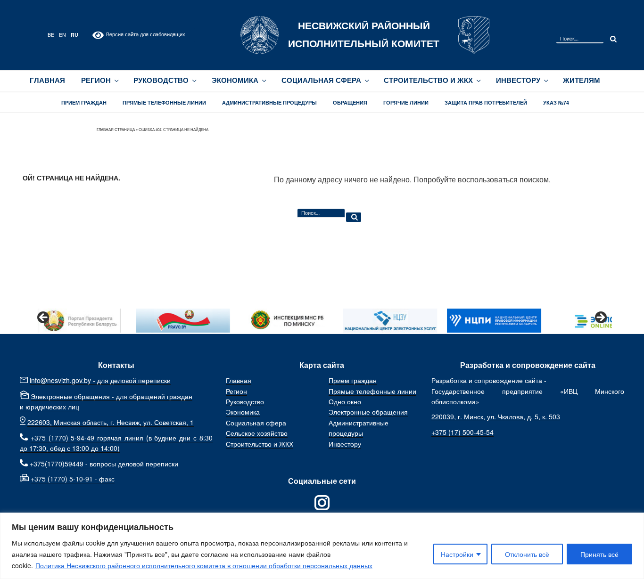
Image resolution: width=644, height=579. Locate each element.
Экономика (235, 80)
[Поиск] (612, 38)
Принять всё (599, 554)
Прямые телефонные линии (164, 102)
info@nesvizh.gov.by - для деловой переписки (100, 380)
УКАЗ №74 (556, 102)
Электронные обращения (368, 411)
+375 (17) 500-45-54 (462, 432)
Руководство (161, 80)
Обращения (350, 102)
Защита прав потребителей (486, 102)
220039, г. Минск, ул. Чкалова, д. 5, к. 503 (495, 416)
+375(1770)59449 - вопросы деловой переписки (104, 463)
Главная (47, 80)
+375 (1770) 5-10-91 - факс (73, 478)
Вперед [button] (600, 318)
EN (62, 34)
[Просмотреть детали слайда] (79, 321)
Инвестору (518, 80)
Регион (96, 80)
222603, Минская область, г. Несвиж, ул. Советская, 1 (110, 422)
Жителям (581, 80)
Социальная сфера (321, 80)
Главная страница (116, 129)
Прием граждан (84, 102)
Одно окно (345, 401)
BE (51, 34)
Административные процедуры (269, 102)
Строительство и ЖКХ (428, 80)
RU (74, 34)
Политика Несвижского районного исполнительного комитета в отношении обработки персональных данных (203, 565)
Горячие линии (406, 102)
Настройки (457, 554)
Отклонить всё (527, 554)
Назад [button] (44, 318)
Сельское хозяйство (257, 433)
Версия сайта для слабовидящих (144, 34)
